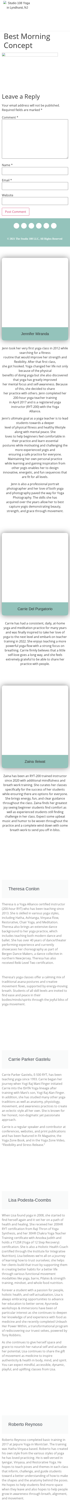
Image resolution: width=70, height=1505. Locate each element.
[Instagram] (46, 226)
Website (7, 195)
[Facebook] (39, 226)
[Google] (24, 226)
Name (7, 165)
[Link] (16, 226)
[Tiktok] (31, 226)
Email (7, 180)
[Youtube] (54, 226)
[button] (63, 15)
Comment (10, 117)
